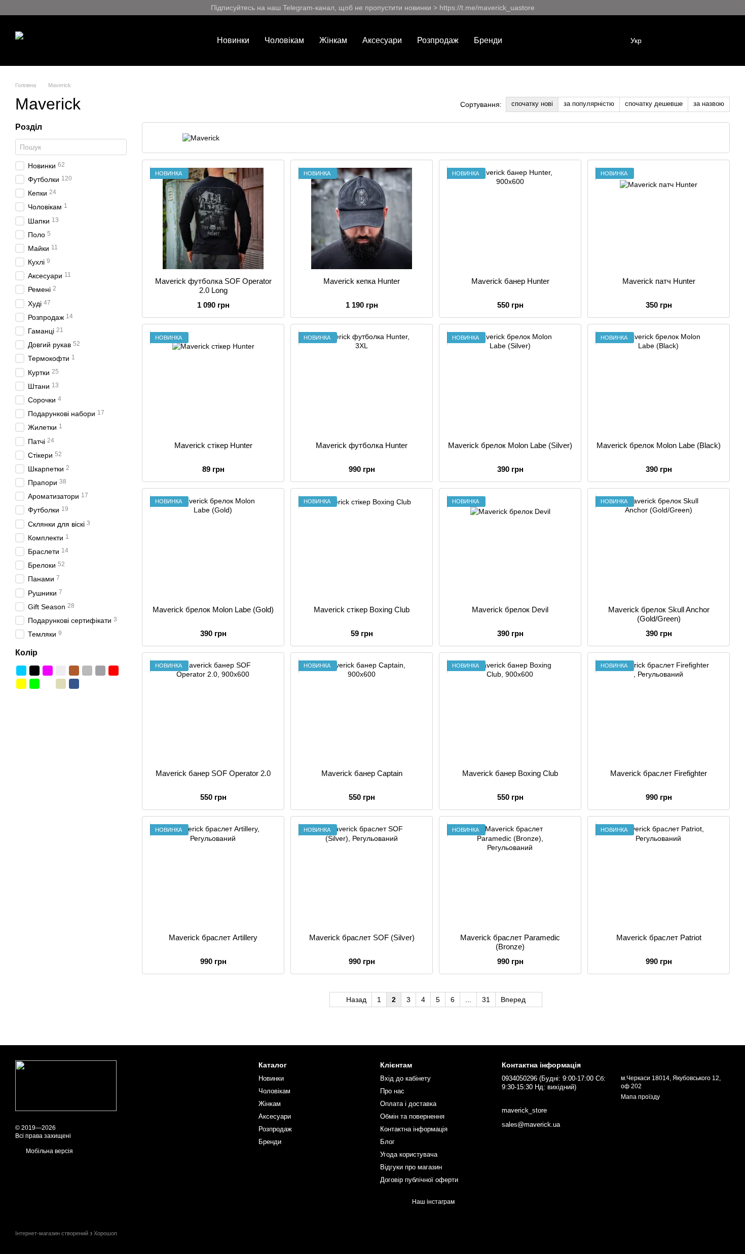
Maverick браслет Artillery (213, 937)
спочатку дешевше (654, 103)
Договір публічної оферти (419, 1180)
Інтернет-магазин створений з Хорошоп (66, 1233)
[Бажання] (669, 40)
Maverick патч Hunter (658, 281)
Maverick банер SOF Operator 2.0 (213, 773)
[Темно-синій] (74, 684)
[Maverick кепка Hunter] (362, 218)
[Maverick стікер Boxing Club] (362, 547)
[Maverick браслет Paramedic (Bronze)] (510, 875)
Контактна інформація (414, 1129)
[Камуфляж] (48, 684)
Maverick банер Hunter (510, 281)
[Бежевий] (61, 684)
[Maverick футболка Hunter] (362, 382)
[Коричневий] (74, 671)
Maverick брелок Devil (510, 609)
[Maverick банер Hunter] (510, 218)
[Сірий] (87, 671)
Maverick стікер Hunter (213, 445)
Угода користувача (408, 1154)
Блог (387, 1142)
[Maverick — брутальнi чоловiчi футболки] (66, 1085)
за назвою (708, 103)
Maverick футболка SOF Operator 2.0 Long (213, 285)
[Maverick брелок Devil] (510, 547)
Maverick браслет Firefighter (658, 773)
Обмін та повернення (412, 1116)
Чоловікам (284, 40)
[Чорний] (34, 671)
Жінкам (333, 40)
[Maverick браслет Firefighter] (658, 711)
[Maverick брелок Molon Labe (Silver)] (510, 382)
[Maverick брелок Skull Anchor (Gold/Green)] (658, 547)
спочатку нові (532, 103)
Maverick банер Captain (361, 773)
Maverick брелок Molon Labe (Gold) (213, 609)
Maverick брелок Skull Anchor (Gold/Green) (659, 614)
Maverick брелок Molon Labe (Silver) (510, 445)
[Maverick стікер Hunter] (213, 382)
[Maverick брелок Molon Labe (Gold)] (213, 547)
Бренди (488, 40)
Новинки (233, 40)
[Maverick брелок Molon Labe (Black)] (658, 382)
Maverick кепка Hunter (361, 281)
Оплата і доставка (408, 1104)
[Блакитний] (21, 671)
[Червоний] (113, 671)
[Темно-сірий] (100, 671)
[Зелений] (34, 684)
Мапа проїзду (640, 1096)
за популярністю (589, 103)
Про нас (392, 1091)
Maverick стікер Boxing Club (361, 609)
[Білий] (61, 671)
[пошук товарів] (528, 40)
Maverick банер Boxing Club (510, 773)
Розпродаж (438, 40)
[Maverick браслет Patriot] (658, 875)
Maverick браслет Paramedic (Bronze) (510, 942)
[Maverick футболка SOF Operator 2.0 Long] (213, 218)
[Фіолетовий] (48, 671)
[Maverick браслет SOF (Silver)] (362, 875)
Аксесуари (382, 40)
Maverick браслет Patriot (658, 937)
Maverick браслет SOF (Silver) (362, 937)
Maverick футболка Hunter (361, 445)
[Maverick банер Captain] (362, 711)
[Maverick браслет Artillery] (213, 875)
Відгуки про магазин (411, 1167)
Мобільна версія (48, 1151)
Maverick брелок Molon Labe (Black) (659, 445)
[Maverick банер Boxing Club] (510, 711)
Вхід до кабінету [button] (405, 1078)
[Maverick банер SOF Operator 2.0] (213, 711)
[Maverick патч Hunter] (658, 218)
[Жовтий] (21, 684)
